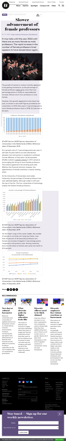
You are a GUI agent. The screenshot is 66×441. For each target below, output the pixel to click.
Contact (61, 2)
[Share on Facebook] (8, 289)
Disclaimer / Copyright (51, 404)
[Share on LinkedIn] (16, 289)
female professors (20, 14)
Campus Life (44, 6)
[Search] (63, 5)
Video (54, 6)
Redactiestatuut (49, 406)
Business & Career (23, 2)
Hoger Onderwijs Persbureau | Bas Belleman (24, 34)
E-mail (19, 389)
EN (38, 14)
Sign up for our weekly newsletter (30, 387)
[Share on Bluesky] (11, 289)
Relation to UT (21, 394)
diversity (10, 14)
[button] (59, 414)
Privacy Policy (49, 409)
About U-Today (52, 2)
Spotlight (34, 6)
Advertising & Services (38, 2)
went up (19, 90)
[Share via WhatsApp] (14, 289)
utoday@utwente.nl (7, 391)
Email (13, 423)
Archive (58, 399)
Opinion (26, 6)
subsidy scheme (21, 160)
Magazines (12, 2)
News (18, 6)
